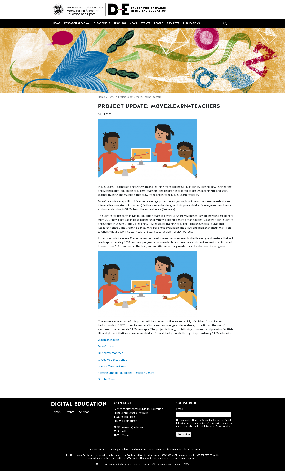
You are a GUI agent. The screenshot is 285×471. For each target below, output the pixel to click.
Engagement (101, 23)
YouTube (123, 435)
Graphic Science (107, 379)
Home (56, 23)
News (133, 23)
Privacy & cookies (119, 449)
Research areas (74, 23)
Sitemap (84, 412)
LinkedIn (122, 431)
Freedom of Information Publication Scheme (178, 449)
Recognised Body (137, 458)
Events (145, 23)
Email (179, 409)
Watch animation (108, 340)
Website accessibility (142, 449)
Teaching (120, 23)
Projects (173, 23)
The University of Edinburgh (169, 463)
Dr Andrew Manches (110, 353)
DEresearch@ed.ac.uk (130, 427)
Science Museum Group (112, 366)
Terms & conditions (98, 449)
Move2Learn (106, 346)
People (158, 23)
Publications (191, 23)
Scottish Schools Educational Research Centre (126, 373)
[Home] (109, 9)
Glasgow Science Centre (112, 359)
